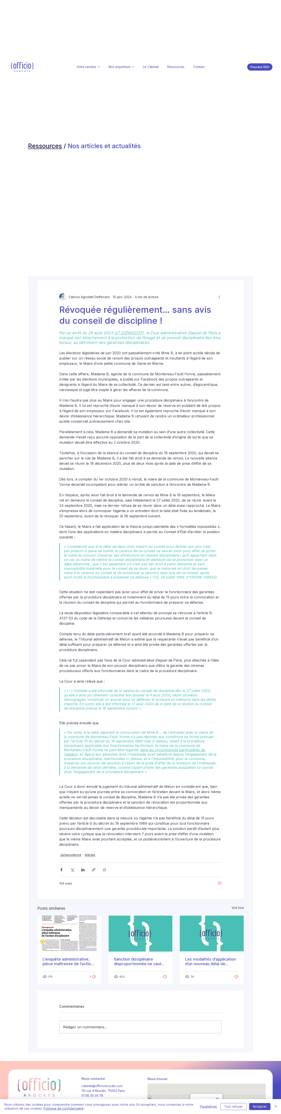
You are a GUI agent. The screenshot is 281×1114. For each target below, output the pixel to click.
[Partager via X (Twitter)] (72, 870)
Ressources (45, 146)
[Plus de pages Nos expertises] (133, 67)
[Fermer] (275, 1106)
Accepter (260, 1106)
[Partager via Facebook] (61, 870)
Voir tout (238, 907)
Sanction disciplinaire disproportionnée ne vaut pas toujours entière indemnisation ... (137, 961)
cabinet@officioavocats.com (101, 1086)
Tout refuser (233, 1106)
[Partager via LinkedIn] (83, 870)
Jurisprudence (70, 855)
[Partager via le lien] (94, 870)
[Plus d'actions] (219, 296)
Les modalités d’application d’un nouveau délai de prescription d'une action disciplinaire (210, 961)
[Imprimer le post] (104, 870)
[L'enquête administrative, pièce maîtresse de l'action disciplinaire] (69, 933)
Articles (90, 855)
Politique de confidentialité (63, 1108)
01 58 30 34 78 (92, 1095)
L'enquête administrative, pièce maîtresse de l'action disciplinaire (68, 961)
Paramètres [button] (208, 1106)
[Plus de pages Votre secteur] (99, 67)
